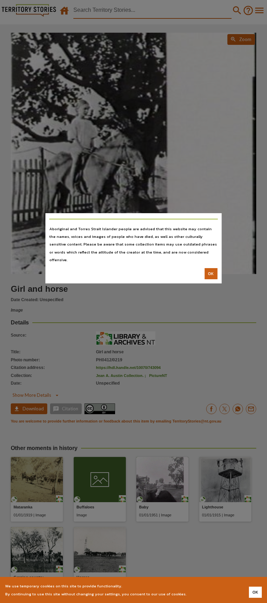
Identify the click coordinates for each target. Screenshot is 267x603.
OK (211, 274)
